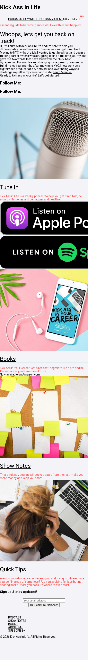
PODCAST (14, 19)
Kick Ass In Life (20, 7)
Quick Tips (13, 569)
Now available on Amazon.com (20, 374)
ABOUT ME (56, 19)
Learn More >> (62, 72)
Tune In (9, 187)
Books (8, 358)
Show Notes (15, 465)
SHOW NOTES (30, 19)
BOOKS (44, 19)
